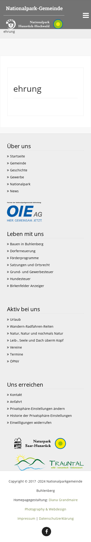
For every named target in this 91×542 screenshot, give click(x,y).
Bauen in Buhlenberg (26, 244)
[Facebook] (46, 531)
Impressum (26, 518)
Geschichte (18, 170)
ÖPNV (14, 361)
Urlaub (15, 319)
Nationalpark (20, 184)
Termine (16, 354)
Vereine (16, 347)
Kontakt (16, 394)
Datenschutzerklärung (56, 518)
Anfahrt (16, 401)
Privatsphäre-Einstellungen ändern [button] (37, 408)
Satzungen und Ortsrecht (30, 265)
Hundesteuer (20, 279)
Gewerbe (17, 177)
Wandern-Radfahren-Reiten (31, 326)
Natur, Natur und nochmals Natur (36, 333)
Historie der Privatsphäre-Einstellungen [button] (41, 415)
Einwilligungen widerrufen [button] (31, 422)
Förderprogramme (24, 258)
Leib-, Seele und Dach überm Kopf (36, 340)
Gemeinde (18, 163)
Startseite (17, 156)
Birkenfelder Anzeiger (27, 286)
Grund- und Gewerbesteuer (31, 272)
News (14, 191)
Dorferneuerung (22, 251)
